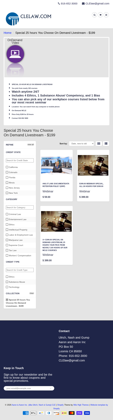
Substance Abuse (16, 282)
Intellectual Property (17, 230)
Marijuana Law (15, 240)
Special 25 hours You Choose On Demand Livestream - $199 (18, 303)
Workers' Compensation (19, 255)
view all (31, 145)
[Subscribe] (51, 388)
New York (13, 193)
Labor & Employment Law (20, 235)
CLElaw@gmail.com (97, 3)
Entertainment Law (17, 219)
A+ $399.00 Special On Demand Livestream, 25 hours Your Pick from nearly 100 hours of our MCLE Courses (55, 245)
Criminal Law (14, 214)
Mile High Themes (81, 405)
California (13, 167)
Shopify (60, 405)
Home (7, 32)
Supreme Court (15, 245)
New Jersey (14, 188)
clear (32, 293)
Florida (11, 177)
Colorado (12, 172)
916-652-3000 (69, 3)
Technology (13, 287)
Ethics (11, 224)
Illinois (11, 182)
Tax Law (12, 250)
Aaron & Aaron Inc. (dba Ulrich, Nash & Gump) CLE (34, 405)
